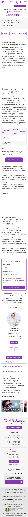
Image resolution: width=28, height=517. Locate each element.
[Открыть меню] (25, 2)
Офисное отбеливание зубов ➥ (12, 366)
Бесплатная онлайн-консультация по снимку (14, 9)
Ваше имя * (6, 264)
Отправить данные (14, 287)
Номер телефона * (8, 271)
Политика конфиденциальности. (14, 515)
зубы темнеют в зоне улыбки (9, 46)
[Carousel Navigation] (14, 349)
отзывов (20, 499)
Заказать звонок (14, 461)
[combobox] (6, 274)
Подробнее (14, 342)
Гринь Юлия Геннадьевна (14, 329)
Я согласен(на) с (13, 280)
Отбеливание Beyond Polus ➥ (11, 372)
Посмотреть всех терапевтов (14, 357)
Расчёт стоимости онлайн (14, 427)
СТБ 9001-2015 (9, 15)
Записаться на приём (14, 159)
